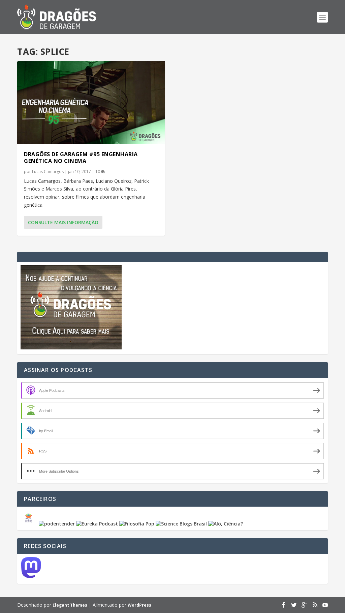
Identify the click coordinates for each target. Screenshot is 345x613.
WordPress (139, 605)
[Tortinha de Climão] (30, 523)
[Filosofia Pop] (136, 523)
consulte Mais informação (63, 222)
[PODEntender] (57, 523)
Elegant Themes (70, 605)
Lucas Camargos (48, 171)
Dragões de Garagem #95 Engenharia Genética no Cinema (81, 157)
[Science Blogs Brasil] (181, 523)
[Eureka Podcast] (97, 523)
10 (98, 171)
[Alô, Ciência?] (225, 523)
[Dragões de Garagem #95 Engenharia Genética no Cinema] (91, 102)
